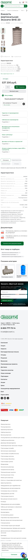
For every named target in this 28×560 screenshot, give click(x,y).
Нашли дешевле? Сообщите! (14, 99)
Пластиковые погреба (7, 448)
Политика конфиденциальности (14, 558)
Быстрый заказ (14, 91)
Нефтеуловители (6, 432)
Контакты (4, 379)
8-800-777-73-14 (8, 328)
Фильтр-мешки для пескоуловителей (11, 520)
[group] (8, 271)
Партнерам (4, 376)
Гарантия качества (7, 370)
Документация (6, 164)
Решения (4, 358)
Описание (6, 160)
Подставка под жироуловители (10, 517)
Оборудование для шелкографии (10, 504)
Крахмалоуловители (7, 429)
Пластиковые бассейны (7, 459)
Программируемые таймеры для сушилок (13, 528)
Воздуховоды (4, 464)
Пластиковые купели (7, 461)
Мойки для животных (7, 477)
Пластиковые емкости (7, 496)
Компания (4, 342)
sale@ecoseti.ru (8, 332)
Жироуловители (5, 424)
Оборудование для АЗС (7, 493)
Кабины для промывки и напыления (11, 507)
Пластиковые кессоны (7, 456)
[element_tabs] (6, 160)
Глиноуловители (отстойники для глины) (12, 437)
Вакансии (4, 361)
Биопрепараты (5, 512)
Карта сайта (5, 394)
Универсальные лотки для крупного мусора (13, 538)
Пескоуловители (6, 427)
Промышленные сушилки (8, 472)
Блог (2, 391)
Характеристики (16, 160)
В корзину (22, 87)
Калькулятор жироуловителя (10, 388)
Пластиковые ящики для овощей (10, 525)
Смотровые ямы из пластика (9, 491)
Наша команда (6, 373)
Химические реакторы (7, 467)
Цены (2, 385)
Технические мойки (6, 509)
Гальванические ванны (7, 469)
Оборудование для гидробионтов (10, 485)
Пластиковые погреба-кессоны (10, 453)
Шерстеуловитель (6, 483)
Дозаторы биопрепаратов (8, 443)
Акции (3, 382)
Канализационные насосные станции (11, 445)
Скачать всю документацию (12, 243)
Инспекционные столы (7, 475)
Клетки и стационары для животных (11, 480)
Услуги (3, 345)
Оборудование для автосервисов (10, 488)
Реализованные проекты (9, 364)
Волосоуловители (6, 435)
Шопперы (3, 535)
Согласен (14, 554)
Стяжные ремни (5, 523)
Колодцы (3, 501)
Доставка (4, 367)
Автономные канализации (8, 451)
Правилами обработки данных (19, 304)
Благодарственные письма (10, 352)
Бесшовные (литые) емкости (9, 499)
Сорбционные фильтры (7, 440)
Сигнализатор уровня (7, 515)
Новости (3, 349)
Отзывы (16, 164)
